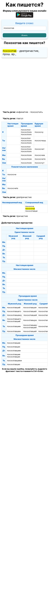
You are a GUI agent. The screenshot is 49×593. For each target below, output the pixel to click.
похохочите (12, 188)
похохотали (26, 155)
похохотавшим (14, 326)
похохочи (11, 174)
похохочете (40, 159)
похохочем (40, 155)
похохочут (39, 163)
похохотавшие (13, 343)
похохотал (25, 130)
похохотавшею (30, 325)
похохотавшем (14, 331)
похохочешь (40, 140)
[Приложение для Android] (24, 16)
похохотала (26, 132)
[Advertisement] (24, 84)
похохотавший (13, 307)
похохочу (39, 132)
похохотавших (13, 347)
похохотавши (31, 211)
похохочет (39, 149)
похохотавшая (29, 307)
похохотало (26, 134)
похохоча (29, 206)
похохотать (36, 112)
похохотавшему (14, 315)
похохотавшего (14, 311)
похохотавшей (29, 311)
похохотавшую (30, 320)
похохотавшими (14, 360)
